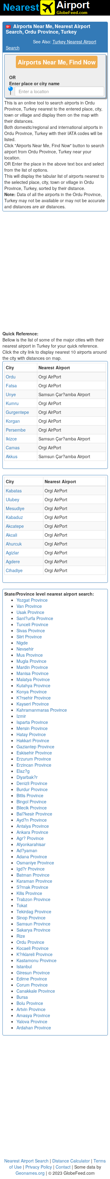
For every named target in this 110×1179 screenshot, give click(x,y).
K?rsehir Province (33, 698)
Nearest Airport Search (26, 1161)
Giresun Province (33, 972)
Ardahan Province (33, 1027)
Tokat (21, 905)
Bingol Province (31, 801)
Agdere (13, 561)
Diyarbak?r (27, 777)
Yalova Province (31, 1021)
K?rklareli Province (34, 954)
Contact (63, 1167)
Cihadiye (14, 570)
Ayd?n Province (31, 820)
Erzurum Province (33, 759)
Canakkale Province (35, 991)
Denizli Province (31, 783)
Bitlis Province (29, 795)
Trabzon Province (33, 899)
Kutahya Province (33, 685)
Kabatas (14, 490)
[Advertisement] (55, 272)
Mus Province (29, 655)
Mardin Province (32, 667)
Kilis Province (29, 893)
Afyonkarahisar (31, 844)
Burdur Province (32, 789)
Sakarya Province (33, 930)
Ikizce (11, 439)
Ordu (11, 377)
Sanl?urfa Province (34, 618)
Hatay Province (31, 734)
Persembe (16, 430)
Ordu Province (30, 942)
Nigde (22, 643)
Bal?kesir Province (34, 814)
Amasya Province (33, 1015)
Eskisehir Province (34, 753)
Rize (20, 936)
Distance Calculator (71, 1161)
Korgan (13, 421)
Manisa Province (32, 673)
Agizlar (12, 552)
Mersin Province (32, 728)
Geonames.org (30, 1173)
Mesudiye (15, 508)
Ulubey (12, 499)
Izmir (21, 716)
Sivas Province (30, 630)
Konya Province (31, 691)
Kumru (12, 403)
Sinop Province (31, 917)
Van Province (29, 606)
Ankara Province (32, 832)
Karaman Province (34, 881)
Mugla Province (31, 661)
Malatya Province (33, 679)
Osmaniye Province (35, 863)
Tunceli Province (32, 624)
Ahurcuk (14, 544)
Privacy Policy (39, 1167)
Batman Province (33, 875)
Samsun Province (33, 924)
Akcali (11, 535)
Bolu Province (29, 1003)
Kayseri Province (32, 704)
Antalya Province (32, 826)
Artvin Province (31, 1009)
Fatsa (11, 385)
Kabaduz (14, 517)
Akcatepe (15, 526)
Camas (13, 447)
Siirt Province (29, 636)
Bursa (22, 997)
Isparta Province (32, 722)
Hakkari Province (32, 740)
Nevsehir (25, 649)
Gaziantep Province (35, 746)
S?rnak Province (32, 887)
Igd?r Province (30, 869)
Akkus (11, 456)
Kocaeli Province (32, 948)
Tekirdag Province (33, 911)
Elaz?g (23, 771)
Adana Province (31, 856)
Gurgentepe (17, 412)
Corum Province (32, 985)
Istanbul (24, 966)
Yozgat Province (32, 600)
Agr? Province (30, 838)
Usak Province (30, 612)
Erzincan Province (33, 765)
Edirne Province (31, 979)
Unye (11, 394)
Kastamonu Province (36, 960)
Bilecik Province (31, 808)
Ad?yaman (26, 850)
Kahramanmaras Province (41, 710)
